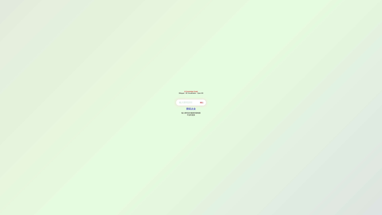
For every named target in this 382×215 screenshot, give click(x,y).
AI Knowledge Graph (191, 91)
